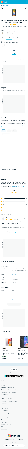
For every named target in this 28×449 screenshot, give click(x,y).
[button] (3, 8)
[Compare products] (25, 8)
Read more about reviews (18, 186)
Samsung (14, 274)
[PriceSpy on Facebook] (12, 442)
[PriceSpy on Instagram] (15, 442)
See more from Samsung (7, 299)
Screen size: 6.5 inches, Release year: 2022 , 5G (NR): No (14, 27)
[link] (14, 225)
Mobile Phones (6, 5)
